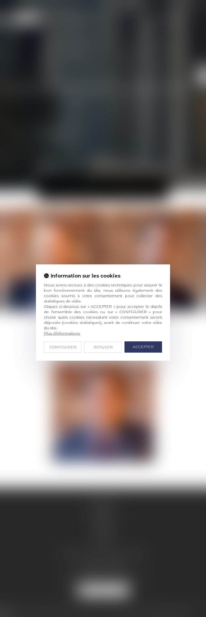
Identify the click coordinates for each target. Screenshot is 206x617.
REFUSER (103, 347)
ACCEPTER (143, 346)
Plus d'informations (62, 333)
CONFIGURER (62, 347)
